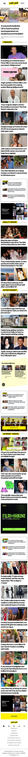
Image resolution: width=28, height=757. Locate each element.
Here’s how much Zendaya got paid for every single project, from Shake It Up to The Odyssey (16, 196)
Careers (14, 733)
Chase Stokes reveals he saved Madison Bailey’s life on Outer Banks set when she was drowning (17, 190)
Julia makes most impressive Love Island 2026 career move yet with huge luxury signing (14, 151)
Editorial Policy (14, 738)
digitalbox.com (15, 755)
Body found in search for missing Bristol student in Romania (7, 372)
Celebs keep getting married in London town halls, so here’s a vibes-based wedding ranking (12, 332)
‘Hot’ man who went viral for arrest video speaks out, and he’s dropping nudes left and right (13, 476)
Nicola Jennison (20, 377)
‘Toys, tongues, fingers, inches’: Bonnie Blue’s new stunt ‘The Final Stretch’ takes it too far (13, 107)
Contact (14, 728)
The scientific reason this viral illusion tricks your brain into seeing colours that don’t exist (14, 497)
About (14, 731)
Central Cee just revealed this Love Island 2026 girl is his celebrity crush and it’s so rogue (14, 624)
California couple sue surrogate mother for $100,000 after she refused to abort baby (16, 402)
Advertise (14, 735)
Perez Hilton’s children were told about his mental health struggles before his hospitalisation (16, 408)
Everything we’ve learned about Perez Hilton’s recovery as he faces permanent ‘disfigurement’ (14, 63)
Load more (14, 716)
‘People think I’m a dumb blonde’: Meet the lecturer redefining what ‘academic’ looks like (16, 548)
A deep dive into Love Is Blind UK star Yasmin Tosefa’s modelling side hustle (13, 646)
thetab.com (11, 751)
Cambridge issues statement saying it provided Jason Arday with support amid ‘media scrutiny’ (20, 374)
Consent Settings (14, 743)
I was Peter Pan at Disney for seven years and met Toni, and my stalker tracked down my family (14, 690)
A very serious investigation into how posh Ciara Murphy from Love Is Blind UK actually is (14, 668)
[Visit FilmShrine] (14, 518)
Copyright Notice (14, 740)
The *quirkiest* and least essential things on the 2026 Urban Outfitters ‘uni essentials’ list (17, 542)
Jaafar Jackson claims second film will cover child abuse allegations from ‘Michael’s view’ (14, 354)
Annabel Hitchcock (8, 376)
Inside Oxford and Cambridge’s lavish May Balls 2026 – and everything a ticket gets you (17, 554)
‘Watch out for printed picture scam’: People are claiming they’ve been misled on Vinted (16, 396)
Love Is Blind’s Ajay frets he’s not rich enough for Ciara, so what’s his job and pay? (14, 311)
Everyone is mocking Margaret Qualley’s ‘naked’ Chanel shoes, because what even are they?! (15, 184)
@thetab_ (4, 705)
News (6, 377)
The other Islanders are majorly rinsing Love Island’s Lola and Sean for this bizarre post (14, 173)
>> (3, 384)
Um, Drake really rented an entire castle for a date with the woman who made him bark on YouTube (13, 602)
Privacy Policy (14, 745)
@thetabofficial (5, 213)
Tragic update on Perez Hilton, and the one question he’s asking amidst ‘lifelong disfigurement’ (13, 85)
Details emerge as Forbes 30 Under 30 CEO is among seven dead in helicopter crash (14, 129)
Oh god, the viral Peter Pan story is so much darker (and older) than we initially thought (13, 454)
